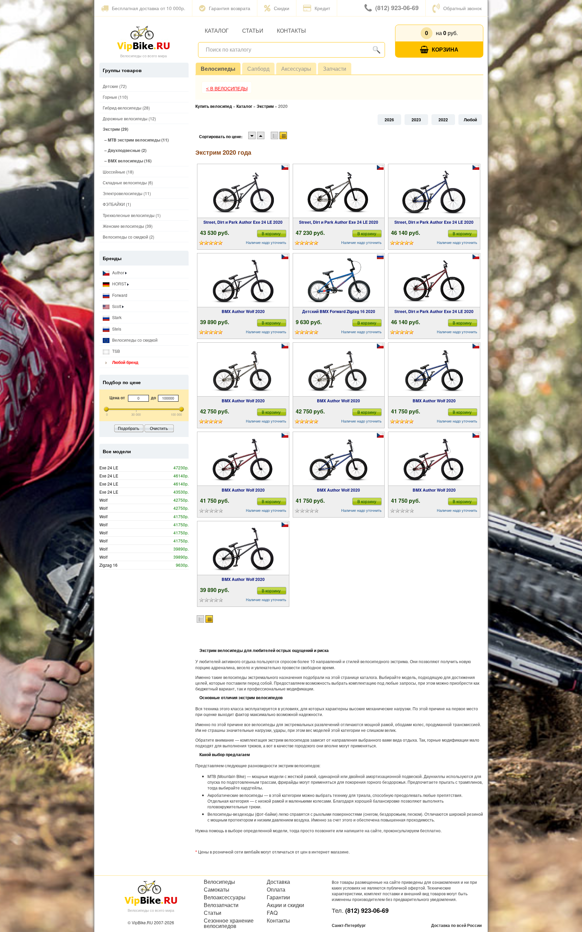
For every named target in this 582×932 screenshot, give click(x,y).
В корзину (271, 233)
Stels (116, 329)
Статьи (252, 30)
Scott (116, 306)
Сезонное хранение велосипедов (229, 923)
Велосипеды (218, 68)
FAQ (272, 912)
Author (118, 272)
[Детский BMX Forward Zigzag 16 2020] (338, 280)
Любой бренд (124, 362)
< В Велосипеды (227, 88)
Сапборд (258, 68)
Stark (116, 317)
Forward (119, 295)
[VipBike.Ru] (143, 38)
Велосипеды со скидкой (134, 340)
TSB (115, 351)
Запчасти (334, 68)
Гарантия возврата (229, 8)
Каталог (217, 30)
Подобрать (128, 428)
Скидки (281, 8)
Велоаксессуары (225, 897)
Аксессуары (296, 68)
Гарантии (278, 897)
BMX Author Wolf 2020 (243, 311)
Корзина (445, 49)
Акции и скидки (285, 905)
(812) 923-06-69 (397, 7)
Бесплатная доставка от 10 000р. (148, 8)
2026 (389, 120)
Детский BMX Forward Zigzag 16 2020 (338, 311)
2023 (416, 120)
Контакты (291, 30)
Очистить (159, 428)
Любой (470, 120)
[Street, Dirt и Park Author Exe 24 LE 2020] (243, 191)
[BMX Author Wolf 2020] (243, 280)
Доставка (278, 881)
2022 (443, 120)
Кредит (322, 8)
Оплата (276, 889)
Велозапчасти (221, 905)
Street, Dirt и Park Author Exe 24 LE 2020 (243, 222)
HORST (119, 283)
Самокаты (216, 889)
